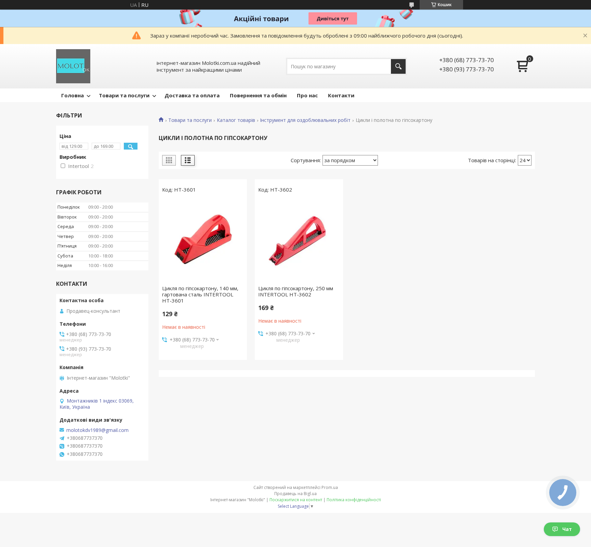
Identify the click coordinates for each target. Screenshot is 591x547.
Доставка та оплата (192, 95)
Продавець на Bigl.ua (295, 493)
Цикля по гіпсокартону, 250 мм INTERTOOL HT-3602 (295, 291)
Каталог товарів (236, 120)
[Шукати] (398, 66)
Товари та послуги (124, 95)
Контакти (341, 95)
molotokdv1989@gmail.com (97, 430)
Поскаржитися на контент (296, 500)
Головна (72, 95)
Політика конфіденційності (354, 500)
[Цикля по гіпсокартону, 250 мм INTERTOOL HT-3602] (299, 240)
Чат (567, 529)
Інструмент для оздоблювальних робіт (305, 120)
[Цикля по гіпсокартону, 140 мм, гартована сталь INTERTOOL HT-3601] (203, 240)
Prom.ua (329, 487)
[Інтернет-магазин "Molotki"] (73, 66)
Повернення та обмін (258, 95)
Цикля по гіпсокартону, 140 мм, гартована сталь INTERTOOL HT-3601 (200, 294)
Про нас (307, 95)
